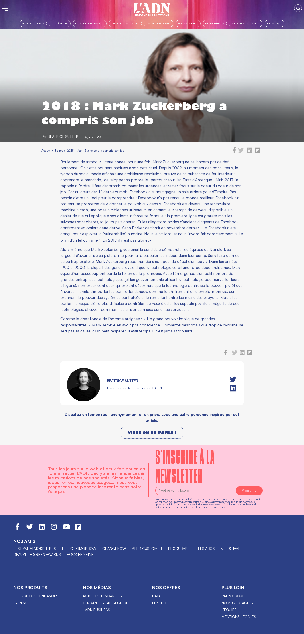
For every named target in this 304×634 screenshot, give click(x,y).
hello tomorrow (79, 548)
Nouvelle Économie (158, 23)
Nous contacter (237, 603)
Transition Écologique (125, 23)
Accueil (46, 150)
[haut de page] (296, 628)
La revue (21, 603)
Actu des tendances (102, 596)
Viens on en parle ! (152, 432)
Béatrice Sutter (62, 136)
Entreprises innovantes (89, 23)
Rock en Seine (80, 554)
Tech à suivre (59, 23)
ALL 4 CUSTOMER (147, 548)
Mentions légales (238, 616)
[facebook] (234, 152)
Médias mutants (214, 23)
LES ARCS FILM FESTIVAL (219, 548)
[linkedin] (249, 152)
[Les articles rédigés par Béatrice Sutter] (83, 400)
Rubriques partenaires (245, 23)
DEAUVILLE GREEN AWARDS (37, 554)
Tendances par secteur (105, 603)
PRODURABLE (180, 548)
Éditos (59, 150)
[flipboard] (257, 152)
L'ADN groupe (234, 596)
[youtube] (66, 529)
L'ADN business (96, 610)
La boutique (274, 23)
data (156, 596)
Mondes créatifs (188, 23)
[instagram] (54, 529)
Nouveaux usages (33, 23)
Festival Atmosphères (34, 548)
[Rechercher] (298, 8)
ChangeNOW (114, 548)
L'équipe (229, 610)
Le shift (159, 603)
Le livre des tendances (35, 596)
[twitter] (241, 152)
